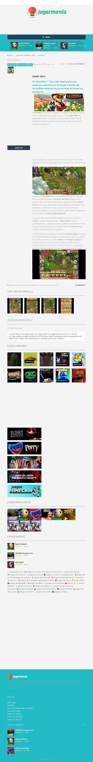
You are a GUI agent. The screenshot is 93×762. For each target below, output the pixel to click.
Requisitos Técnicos (14, 719)
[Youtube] (16, 691)
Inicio (11, 55)
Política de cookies (14, 714)
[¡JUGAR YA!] (14, 45)
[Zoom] (15, 305)
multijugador (34, 285)
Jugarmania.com (47, 759)
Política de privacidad (15, 717)
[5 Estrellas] (67, 64)
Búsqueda (37, 2)
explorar (27, 285)
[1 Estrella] (61, 64)
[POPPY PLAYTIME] (35, 514)
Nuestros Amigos (13, 711)
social (50, 285)
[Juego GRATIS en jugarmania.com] (46, 12)
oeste (41, 285)
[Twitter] (12, 691)
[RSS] (19, 691)
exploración (19, 285)
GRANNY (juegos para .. (24, 553)
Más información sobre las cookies (20, 708)
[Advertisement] (48, 25)
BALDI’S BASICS (24, 43)
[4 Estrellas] (65, 64)
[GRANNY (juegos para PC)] (13, 514)
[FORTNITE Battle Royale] (13, 525)
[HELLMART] (10, 564)
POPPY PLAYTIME (22, 748)
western (55, 285)
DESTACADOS (27, 55)
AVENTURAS (19, 55)
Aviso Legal (11, 702)
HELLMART (72, 43)
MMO (33, 55)
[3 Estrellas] (64, 64)
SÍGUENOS (56, 2)
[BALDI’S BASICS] (24, 514)
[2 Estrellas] (62, 64)
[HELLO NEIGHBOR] (47, 514)
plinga (46, 285)
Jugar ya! (18, 148)
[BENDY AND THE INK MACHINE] (69, 514)
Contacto (10, 705)
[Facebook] (9, 691)
